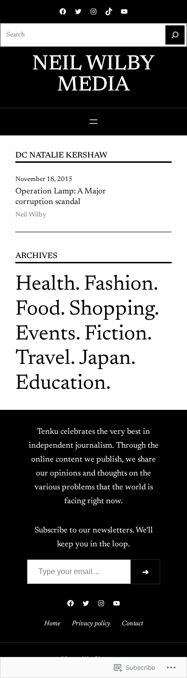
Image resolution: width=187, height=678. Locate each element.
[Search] (175, 35)
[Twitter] (78, 11)
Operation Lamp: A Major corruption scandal (60, 197)
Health (45, 284)
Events (45, 334)
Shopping (111, 309)
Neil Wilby (30, 215)
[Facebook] (63, 11)
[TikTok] (109, 11)
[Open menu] (93, 121)
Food (37, 309)
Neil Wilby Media (93, 75)
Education (60, 384)
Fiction (115, 334)
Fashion (118, 284)
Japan (105, 359)
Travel (42, 359)
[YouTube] (124, 11)
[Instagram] (93, 11)
